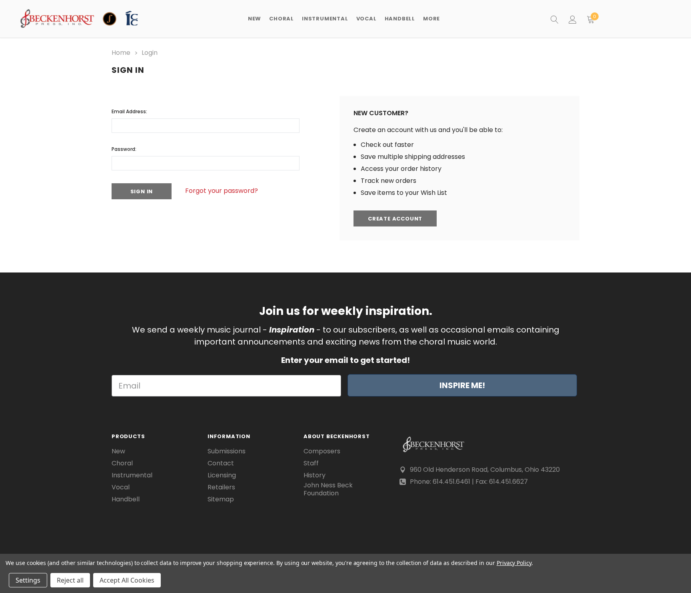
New (254, 18)
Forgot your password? (221, 190)
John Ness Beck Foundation (328, 489)
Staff (311, 463)
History (315, 475)
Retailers (221, 487)
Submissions (227, 451)
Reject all (70, 580)
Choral (122, 463)
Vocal (121, 487)
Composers (322, 451)
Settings (28, 580)
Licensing (222, 475)
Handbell (126, 499)
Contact (221, 463)
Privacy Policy (514, 563)
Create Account (395, 218)
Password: (124, 149)
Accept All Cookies (127, 580)
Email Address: (129, 111)
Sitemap (221, 499)
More (431, 18)
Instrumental (132, 475)
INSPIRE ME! (462, 385)
